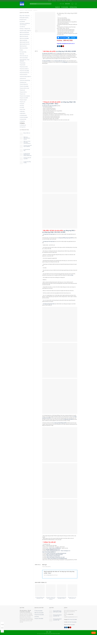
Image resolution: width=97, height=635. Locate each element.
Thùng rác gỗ (22, 90)
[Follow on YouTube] (76, 0)
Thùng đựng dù (22, 62)
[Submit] (50, 4)
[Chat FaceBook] (62, 37)
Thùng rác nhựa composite (25, 95)
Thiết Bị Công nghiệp (71, 624)
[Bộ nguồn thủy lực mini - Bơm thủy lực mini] (72, 590)
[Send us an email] (74, 0)
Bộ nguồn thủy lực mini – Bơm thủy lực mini (72, 598)
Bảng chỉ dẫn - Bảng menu (25, 15)
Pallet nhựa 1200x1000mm (24, 34)
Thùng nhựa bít (22, 64)
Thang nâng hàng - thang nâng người (24, 60)
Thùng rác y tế (22, 101)
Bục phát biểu (22, 21)
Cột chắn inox (22, 26)
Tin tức (67, 0)
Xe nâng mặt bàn (23, 119)
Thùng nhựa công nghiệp (24, 70)
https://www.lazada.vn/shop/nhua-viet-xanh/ (56, 557)
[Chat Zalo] (72, 37)
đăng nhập (49, 575)
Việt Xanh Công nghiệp (72, 622)
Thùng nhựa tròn (23, 78)
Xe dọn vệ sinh (22, 109)
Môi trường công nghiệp (72, 619)
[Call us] (75, 0)
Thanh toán (59, 0)
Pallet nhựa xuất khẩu (24, 48)
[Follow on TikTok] (73, 0)
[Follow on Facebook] (72, 0)
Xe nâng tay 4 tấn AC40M (47, 53)
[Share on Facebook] (58, 46)
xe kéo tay (59, 53)
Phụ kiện (21, 49)
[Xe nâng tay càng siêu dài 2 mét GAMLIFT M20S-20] (61, 590)
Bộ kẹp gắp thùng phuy (24, 17)
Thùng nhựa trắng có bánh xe (25, 76)
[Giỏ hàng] (76, 4)
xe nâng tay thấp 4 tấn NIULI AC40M (53, 232)
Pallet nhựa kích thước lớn (24, 42)
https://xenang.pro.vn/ (65, 550)
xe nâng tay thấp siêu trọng (59, 60)
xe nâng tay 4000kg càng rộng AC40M (65, 237)
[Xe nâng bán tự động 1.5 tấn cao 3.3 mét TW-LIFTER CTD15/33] (51, 590)
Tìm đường (2, 624)
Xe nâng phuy (22, 121)
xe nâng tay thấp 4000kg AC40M (59, 422)
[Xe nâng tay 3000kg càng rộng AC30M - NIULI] (40, 590)
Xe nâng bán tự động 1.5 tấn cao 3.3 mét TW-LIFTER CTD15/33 (50, 598)
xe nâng (71, 275)
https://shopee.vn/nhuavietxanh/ (53, 555)
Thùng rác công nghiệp (24, 86)
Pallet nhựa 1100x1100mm (24, 32)
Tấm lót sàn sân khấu (24, 57)
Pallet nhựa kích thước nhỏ (24, 44)
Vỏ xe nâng (22, 107)
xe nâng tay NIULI (69, 230)
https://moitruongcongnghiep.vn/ (49, 551)
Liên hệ (70, 0)
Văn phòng (22, 105)
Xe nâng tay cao (23, 125)
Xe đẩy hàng (22, 111)
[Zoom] (36, 31)
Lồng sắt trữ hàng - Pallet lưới (25, 30)
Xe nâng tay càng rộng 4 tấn (48, 303)
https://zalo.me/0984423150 (55, 548)
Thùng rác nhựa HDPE (24, 97)
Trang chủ (49, 0)
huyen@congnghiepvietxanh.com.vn (53, 549)
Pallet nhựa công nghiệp (24, 38)
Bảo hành (63, 0)
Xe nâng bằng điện (23, 115)
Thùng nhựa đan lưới (23, 74)
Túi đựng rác (22, 103)
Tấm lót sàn (22, 53)
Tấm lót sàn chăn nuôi (24, 55)
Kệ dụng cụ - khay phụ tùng (25, 28)
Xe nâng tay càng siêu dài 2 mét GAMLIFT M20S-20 (61, 598)
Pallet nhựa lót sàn (23, 46)
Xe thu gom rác (22, 126)
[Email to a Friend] (61, 46)
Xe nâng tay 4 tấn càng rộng (48, 234)
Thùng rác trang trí (23, 99)
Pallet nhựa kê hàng (23, 40)
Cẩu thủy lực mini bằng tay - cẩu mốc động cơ (25, 24)
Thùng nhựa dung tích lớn (24, 72)
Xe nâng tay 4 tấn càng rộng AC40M (49, 105)
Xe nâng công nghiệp (28, 10)
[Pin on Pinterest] (63, 46)
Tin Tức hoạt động (64, 7)
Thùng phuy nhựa (23, 82)
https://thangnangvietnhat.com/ (53, 550)
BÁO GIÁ (93, 632)
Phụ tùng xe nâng (23, 51)
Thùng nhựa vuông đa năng (25, 80)
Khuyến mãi (57, 7)
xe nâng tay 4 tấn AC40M (68, 419)
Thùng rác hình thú (23, 92)
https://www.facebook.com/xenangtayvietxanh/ (57, 558)
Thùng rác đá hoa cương (24, 88)
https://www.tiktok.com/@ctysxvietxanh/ (54, 554)
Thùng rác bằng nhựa (24, 84)
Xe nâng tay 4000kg (46, 60)
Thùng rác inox (22, 93)
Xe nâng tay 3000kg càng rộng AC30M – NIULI (39, 598)
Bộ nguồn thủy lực (23, 19)
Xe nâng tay (35, 10)
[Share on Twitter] (59, 46)
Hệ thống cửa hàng (73, 7)
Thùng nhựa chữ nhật (24, 66)
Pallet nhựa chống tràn (24, 36)
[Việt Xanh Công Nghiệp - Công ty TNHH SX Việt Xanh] (24, 4)
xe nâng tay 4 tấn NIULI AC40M (66, 51)
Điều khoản (54, 0)
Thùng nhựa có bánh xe (24, 68)
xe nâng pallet (65, 62)
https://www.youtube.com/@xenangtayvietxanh (56, 553)
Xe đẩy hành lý (22, 113)
